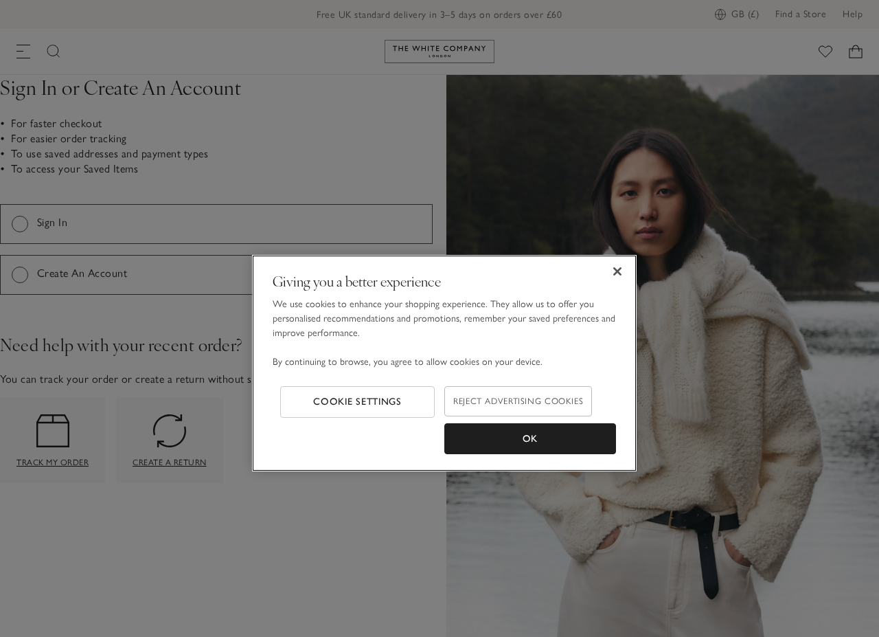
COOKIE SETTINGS (357, 401)
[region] (444, 363)
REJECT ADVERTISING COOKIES (518, 401)
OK (530, 439)
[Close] (617, 271)
